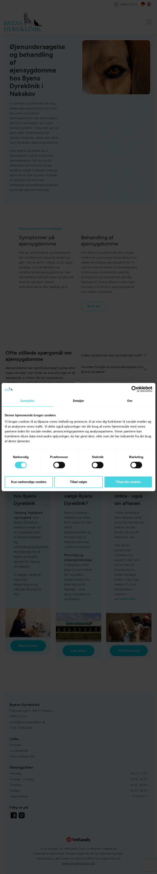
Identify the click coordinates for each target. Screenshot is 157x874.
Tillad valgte (78, 482)
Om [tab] (129, 400)
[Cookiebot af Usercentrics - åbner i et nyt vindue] (134, 389)
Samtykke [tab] (27, 400)
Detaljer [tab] (78, 400)
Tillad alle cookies (128, 482)
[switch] (59, 465)
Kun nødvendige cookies (28, 482)
